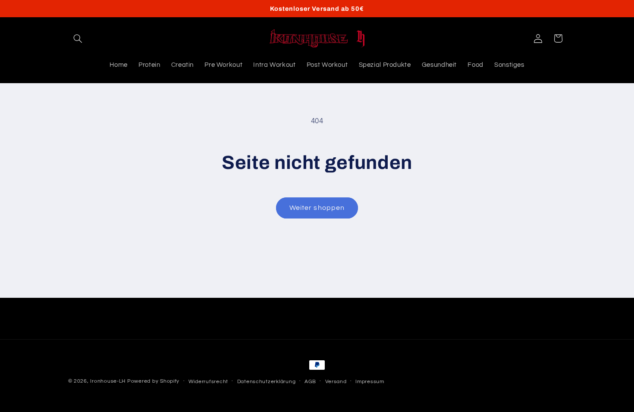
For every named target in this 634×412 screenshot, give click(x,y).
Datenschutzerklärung (266, 381)
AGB (310, 381)
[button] (78, 38)
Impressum (369, 381)
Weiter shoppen (317, 207)
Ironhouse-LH (108, 381)
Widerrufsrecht (208, 381)
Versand (336, 381)
